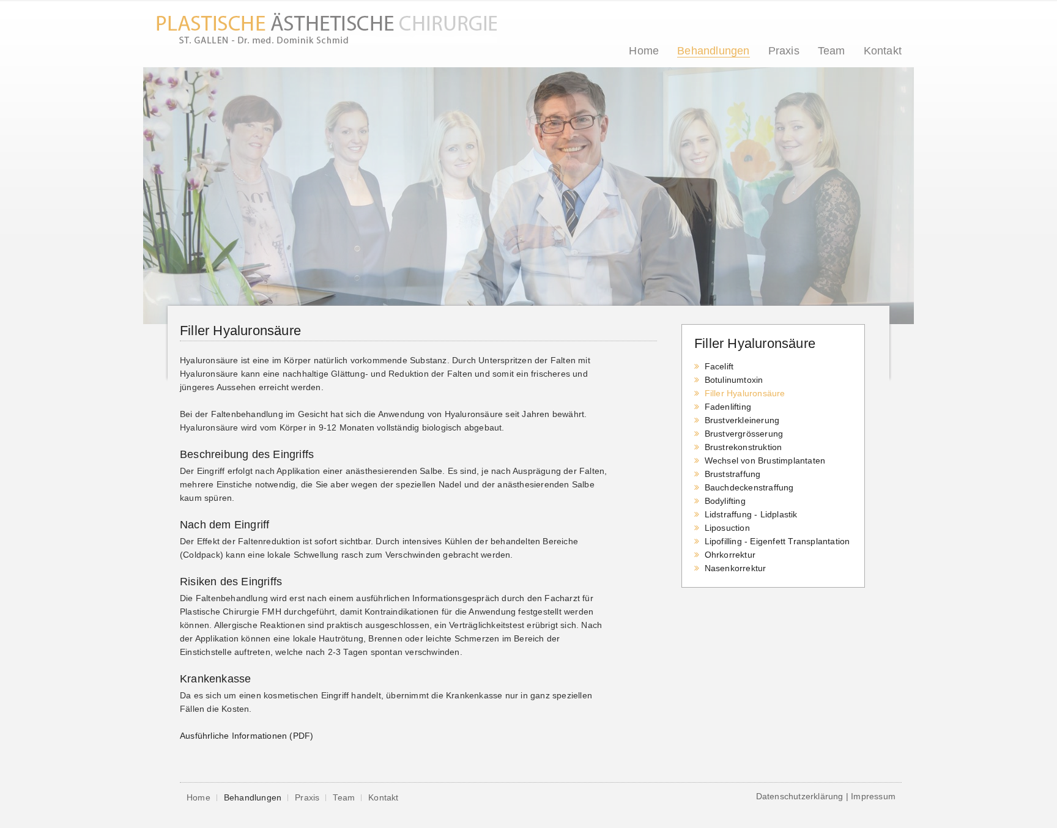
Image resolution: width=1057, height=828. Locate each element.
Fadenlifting (728, 407)
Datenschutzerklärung (800, 796)
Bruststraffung (733, 474)
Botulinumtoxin (734, 380)
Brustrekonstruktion (743, 447)
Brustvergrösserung (744, 433)
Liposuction (727, 528)
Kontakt (883, 51)
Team (831, 51)
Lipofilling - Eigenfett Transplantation (777, 541)
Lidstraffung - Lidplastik (751, 514)
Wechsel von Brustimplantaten (765, 460)
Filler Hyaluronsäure (745, 393)
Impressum (873, 796)
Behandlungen (713, 51)
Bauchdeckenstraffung (749, 487)
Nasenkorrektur (735, 568)
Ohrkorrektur (730, 555)
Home (644, 51)
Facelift (719, 366)
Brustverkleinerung (742, 420)
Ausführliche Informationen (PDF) (246, 736)
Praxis (783, 51)
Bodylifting (725, 501)
